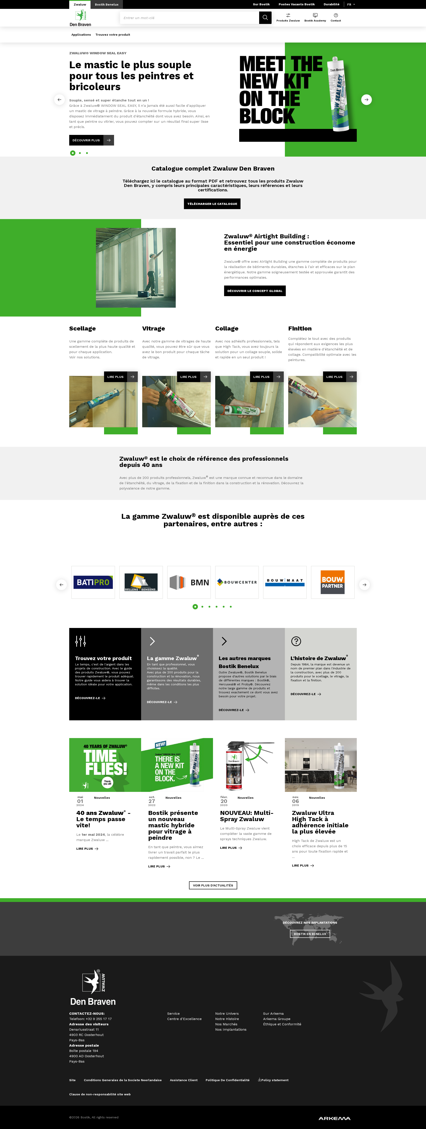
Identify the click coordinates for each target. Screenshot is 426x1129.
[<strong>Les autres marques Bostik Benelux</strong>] (249, 674)
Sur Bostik (261, 4)
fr (349, 4)
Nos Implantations (231, 1029)
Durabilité (331, 4)
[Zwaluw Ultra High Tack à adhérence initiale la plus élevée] (321, 806)
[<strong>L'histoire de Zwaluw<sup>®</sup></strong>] (321, 674)
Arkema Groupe (276, 1019)
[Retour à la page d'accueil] (80, 17)
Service (173, 1013)
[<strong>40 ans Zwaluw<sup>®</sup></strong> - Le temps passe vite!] (105, 806)
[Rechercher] (265, 18)
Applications (81, 34)
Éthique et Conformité (282, 1024)
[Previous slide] (59, 99)
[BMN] (189, 582)
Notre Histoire (227, 1019)
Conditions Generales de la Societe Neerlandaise (123, 1080)
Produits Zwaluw (288, 20)
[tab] (73, 153)
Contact (336, 20)
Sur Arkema (273, 1013)
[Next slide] (366, 99)
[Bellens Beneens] (141, 582)
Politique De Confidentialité (228, 1080)
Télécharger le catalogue (212, 204)
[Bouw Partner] (332, 582)
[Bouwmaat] (284, 582)
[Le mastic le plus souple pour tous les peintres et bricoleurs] (213, 94)
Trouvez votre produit (112, 34)
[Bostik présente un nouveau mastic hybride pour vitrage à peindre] (177, 806)
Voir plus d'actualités (213, 885)
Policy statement (274, 1080)
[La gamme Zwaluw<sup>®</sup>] (177, 674)
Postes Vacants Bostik (297, 4)
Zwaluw (80, 4)
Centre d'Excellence (184, 1019)
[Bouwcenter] (236, 582)
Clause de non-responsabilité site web (100, 1094)
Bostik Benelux (106, 4)
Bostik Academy (315, 20)
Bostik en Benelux (310, 934)
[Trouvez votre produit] (105, 674)
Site (72, 1080)
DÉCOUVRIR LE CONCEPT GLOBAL (254, 291)
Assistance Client (183, 1080)
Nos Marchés (226, 1024)
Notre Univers (227, 1013)
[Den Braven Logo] (93, 1004)
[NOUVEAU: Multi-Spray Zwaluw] (249, 806)
